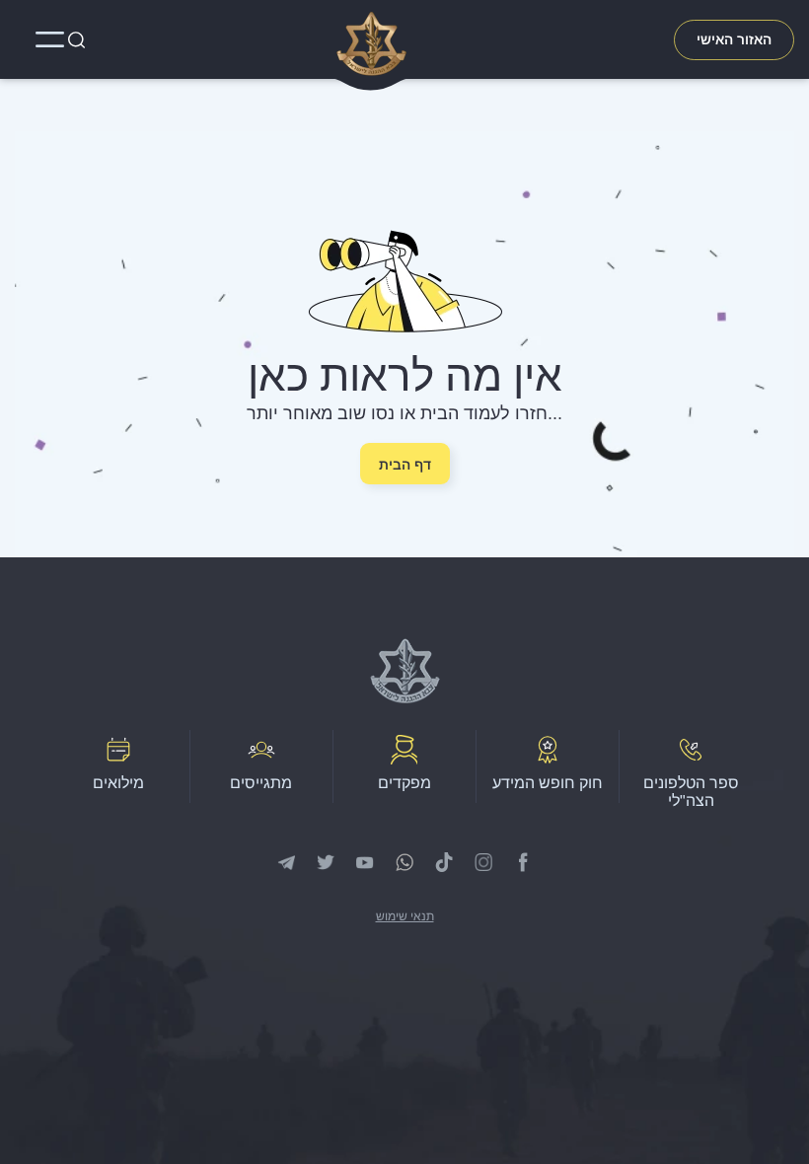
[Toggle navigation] (51, 39)
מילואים (118, 782)
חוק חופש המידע (547, 782)
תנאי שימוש (405, 916)
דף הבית (405, 465)
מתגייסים (261, 782)
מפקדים (404, 782)
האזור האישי (734, 39)
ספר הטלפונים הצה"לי (691, 791)
